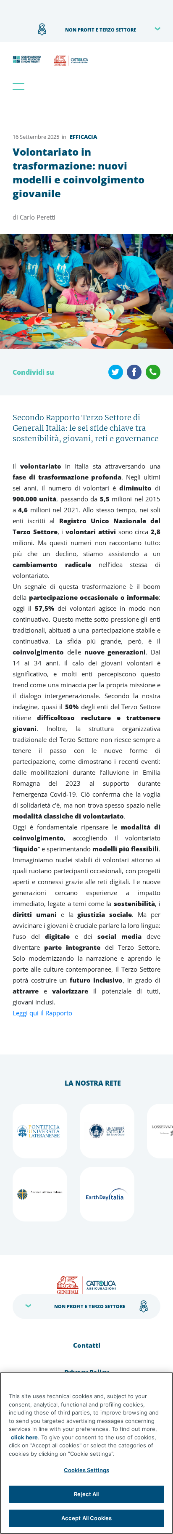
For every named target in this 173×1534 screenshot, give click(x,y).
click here (24, 1437)
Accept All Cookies (86, 1518)
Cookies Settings (86, 1470)
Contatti (86, 1345)
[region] (86, 1453)
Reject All (86, 1494)
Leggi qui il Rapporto (42, 1013)
